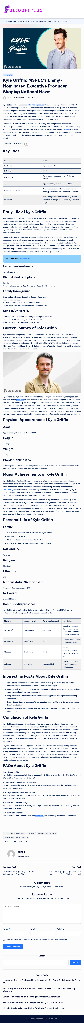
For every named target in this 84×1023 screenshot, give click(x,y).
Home (5, 21)
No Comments (34, 98)
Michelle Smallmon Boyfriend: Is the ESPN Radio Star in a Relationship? (34, 1008)
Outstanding (8, 489)
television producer (37, 105)
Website (60, 929)
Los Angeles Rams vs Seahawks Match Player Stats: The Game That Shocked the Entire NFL (41, 981)
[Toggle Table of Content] (25, 144)
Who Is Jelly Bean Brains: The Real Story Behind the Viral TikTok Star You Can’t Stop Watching (39, 989)
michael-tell (25, 258)
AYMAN (67, 129)
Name (6, 929)
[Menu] (79, 9)
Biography (8, 75)
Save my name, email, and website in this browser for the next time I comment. (37, 940)
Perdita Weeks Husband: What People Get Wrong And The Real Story (33, 1002)
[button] (23, 857)
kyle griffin (31, 834)
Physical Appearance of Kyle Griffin (16, 838)
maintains (39, 816)
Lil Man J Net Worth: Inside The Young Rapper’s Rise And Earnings (31, 997)
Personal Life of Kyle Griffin (47, 834)
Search (42, 956)
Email (34, 929)
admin (21, 851)
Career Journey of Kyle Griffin (14, 834)
